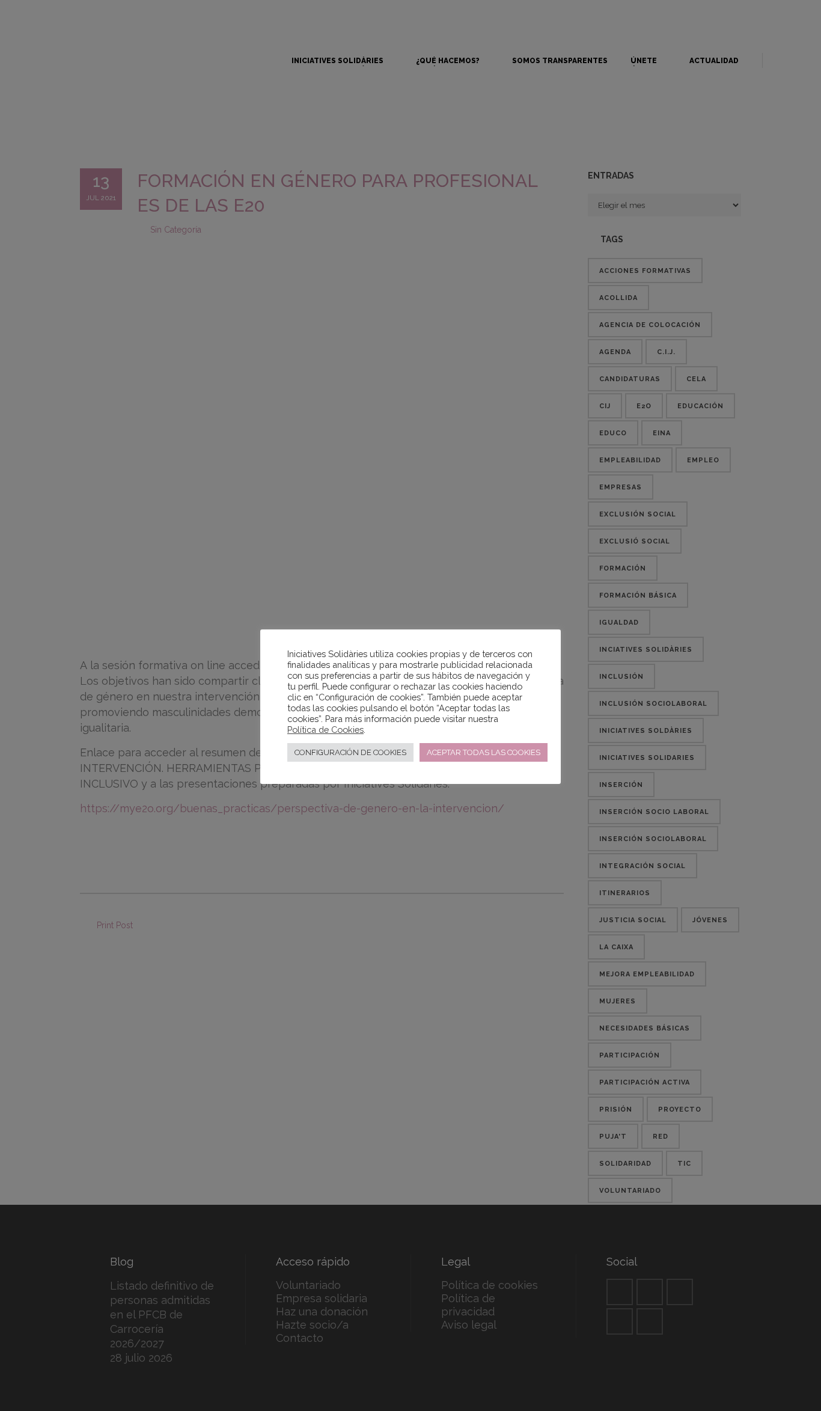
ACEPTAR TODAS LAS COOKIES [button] (483, 752)
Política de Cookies (325, 729)
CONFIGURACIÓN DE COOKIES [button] (350, 752)
